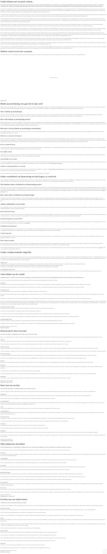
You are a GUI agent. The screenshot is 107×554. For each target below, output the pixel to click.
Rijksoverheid (27, 223)
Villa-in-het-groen (3, 100)
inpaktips (100, 247)
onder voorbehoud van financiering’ (56, 163)
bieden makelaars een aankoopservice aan (56, 169)
